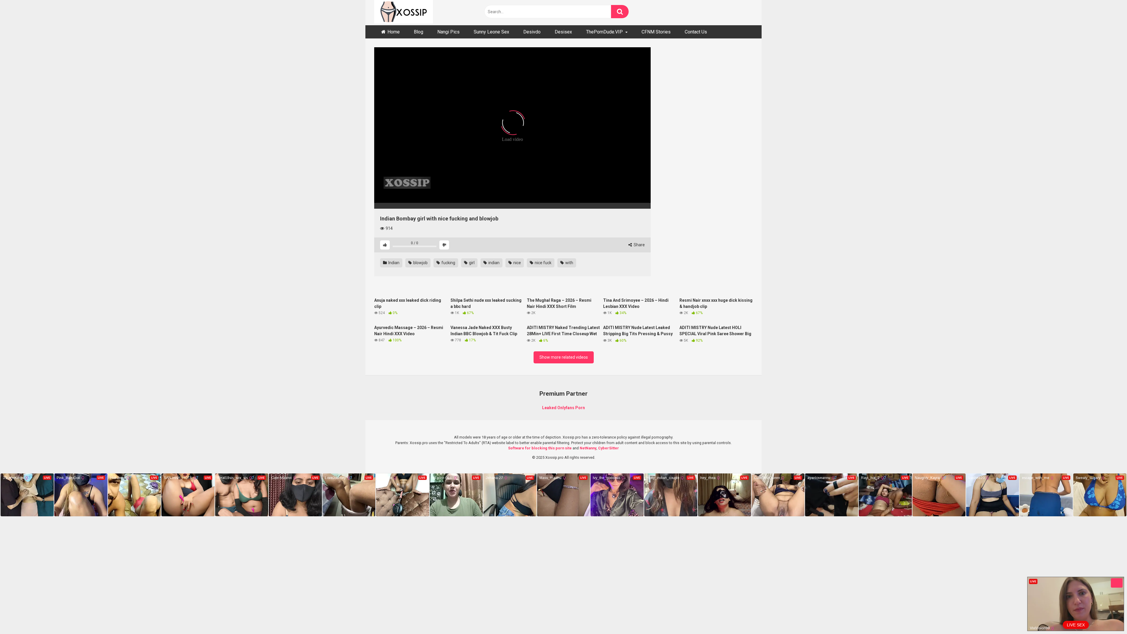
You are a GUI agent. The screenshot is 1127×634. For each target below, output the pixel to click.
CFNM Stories (656, 32)
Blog (418, 32)
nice (516, 262)
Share (639, 244)
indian (493, 262)
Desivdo (532, 32)
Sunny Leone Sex (491, 32)
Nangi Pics (448, 32)
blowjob (420, 262)
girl (471, 262)
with (568, 262)
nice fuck (542, 262)
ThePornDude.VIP (604, 32)
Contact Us (696, 32)
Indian (393, 262)
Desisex (563, 32)
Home (393, 32)
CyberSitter (608, 448)
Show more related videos (563, 357)
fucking (448, 262)
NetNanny (588, 448)
